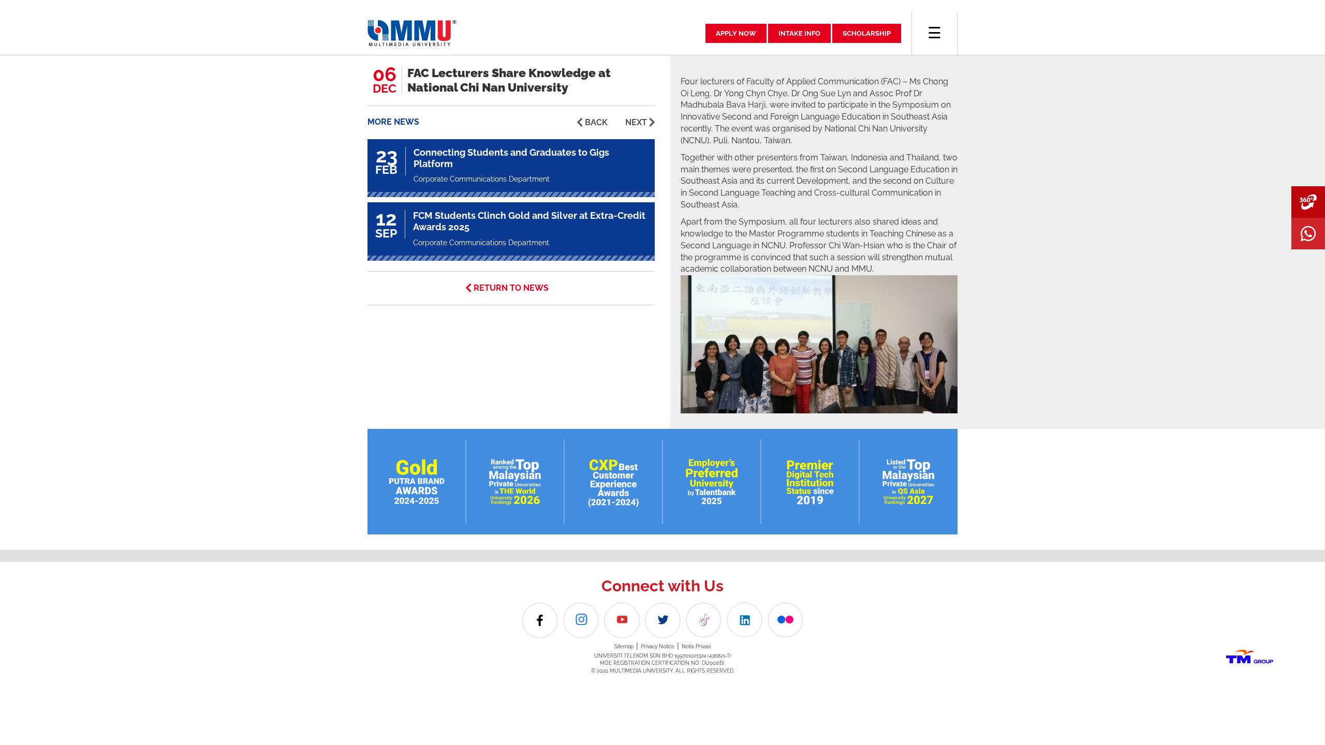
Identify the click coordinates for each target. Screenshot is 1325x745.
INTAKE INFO (799, 33)
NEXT (636, 122)
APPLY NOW (736, 33)
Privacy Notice (657, 646)
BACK (596, 122)
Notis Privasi (696, 646)
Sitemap (624, 646)
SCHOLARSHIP (867, 33)
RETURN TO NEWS (511, 288)
